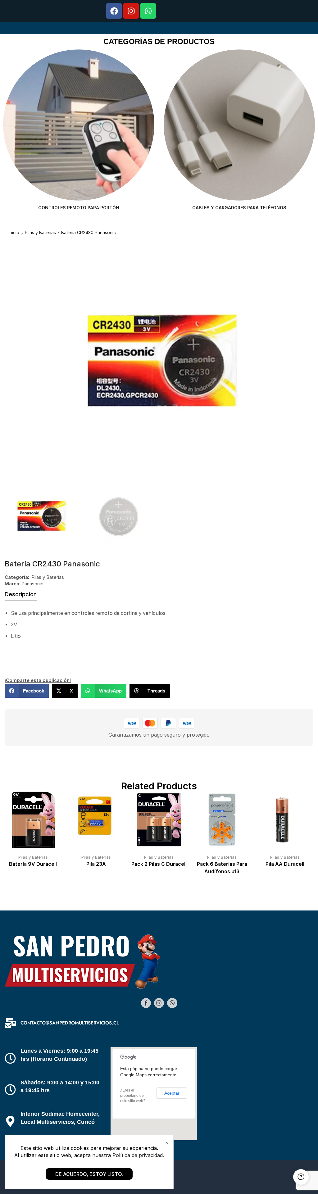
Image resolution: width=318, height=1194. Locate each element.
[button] (27, 691)
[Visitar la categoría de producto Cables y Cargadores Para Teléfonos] (78, 125)
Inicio (14, 232)
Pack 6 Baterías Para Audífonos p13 (222, 867)
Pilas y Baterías (40, 232)
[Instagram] (131, 11)
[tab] (21, 596)
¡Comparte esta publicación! (38, 680)
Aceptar (171, 1093)
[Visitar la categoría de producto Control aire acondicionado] (239, 125)
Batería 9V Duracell (33, 864)
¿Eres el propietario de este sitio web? (132, 1095)
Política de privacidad (137, 1155)
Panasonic (32, 584)
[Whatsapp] (148, 11)
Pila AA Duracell (285, 864)
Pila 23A (96, 864)
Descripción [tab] (21, 594)
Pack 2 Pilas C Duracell (159, 864)
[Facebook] (114, 11)
